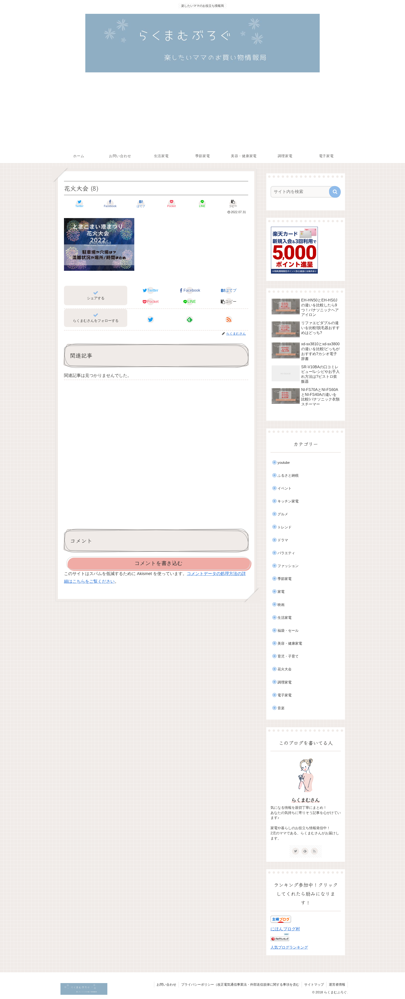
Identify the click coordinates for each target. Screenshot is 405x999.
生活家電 (285, 618)
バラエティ (286, 553)
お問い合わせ (166, 984)
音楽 (281, 708)
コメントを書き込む (159, 563)
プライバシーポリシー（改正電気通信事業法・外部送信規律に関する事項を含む (240, 984)
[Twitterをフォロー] (150, 319)
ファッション (288, 566)
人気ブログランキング (289, 947)
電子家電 (285, 695)
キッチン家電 (288, 501)
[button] (233, 203)
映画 (281, 605)
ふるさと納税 (288, 475)
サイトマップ (314, 984)
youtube (284, 462)
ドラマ (283, 540)
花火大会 (285, 669)
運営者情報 (337, 984)
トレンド (285, 527)
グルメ (283, 514)
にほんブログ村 (285, 929)
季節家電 (285, 579)
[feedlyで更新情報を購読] (189, 319)
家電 (281, 592)
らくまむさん (306, 799)
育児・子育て (288, 656)
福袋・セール (288, 630)
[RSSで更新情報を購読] (228, 319)
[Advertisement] (202, 114)
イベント (285, 488)
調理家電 (285, 682)
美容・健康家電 (290, 643)
